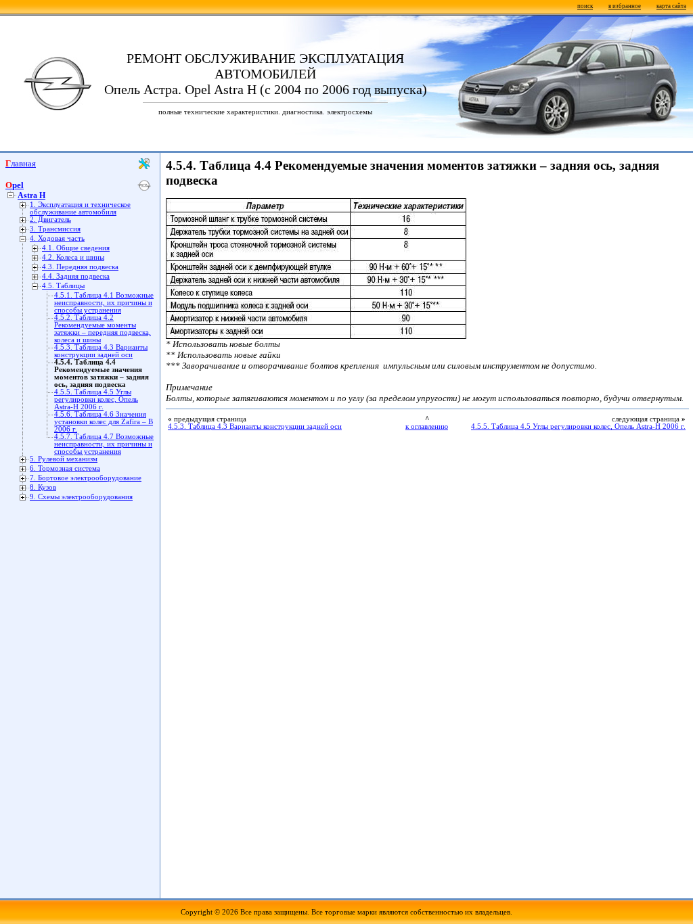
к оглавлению (426, 426)
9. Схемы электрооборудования (81, 497)
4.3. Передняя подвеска (80, 267)
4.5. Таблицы (63, 286)
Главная (20, 163)
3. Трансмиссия (55, 229)
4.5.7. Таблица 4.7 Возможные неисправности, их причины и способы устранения (104, 444)
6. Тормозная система (65, 468)
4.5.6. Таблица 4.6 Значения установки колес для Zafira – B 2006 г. (103, 422)
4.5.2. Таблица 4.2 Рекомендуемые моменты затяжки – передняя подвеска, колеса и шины (102, 329)
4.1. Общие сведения (76, 248)
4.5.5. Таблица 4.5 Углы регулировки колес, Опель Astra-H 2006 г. (96, 399)
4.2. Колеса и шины (73, 257)
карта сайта (671, 6)
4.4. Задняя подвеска (76, 276)
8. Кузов (43, 487)
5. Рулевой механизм (63, 459)
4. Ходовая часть (57, 238)
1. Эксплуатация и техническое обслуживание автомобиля (80, 208)
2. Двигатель (50, 219)
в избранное (624, 6)
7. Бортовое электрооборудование (85, 478)
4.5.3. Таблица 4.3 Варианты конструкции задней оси (101, 351)
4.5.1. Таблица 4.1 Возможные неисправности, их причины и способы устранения (104, 303)
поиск (585, 6)
